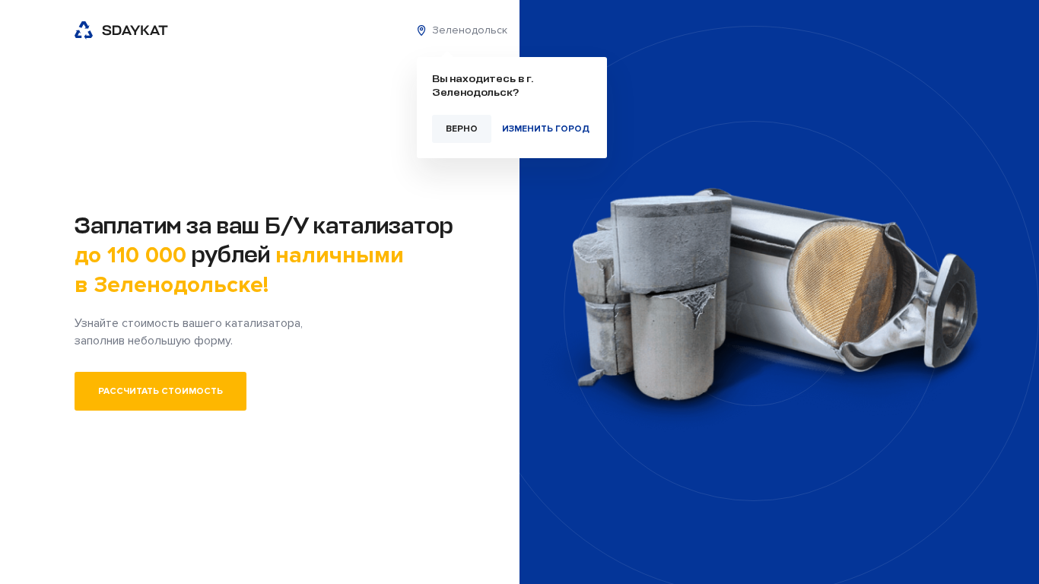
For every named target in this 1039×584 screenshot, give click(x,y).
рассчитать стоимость (160, 391)
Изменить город (545, 129)
